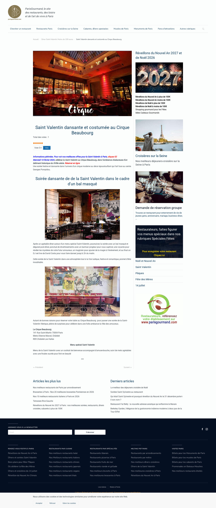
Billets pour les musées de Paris (186, 457)
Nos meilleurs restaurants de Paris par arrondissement (57, 387)
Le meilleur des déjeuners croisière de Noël (129, 387)
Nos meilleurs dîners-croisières (145, 462)
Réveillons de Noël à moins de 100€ (151, 106)
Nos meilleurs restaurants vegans (64, 471)
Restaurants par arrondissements (146, 453)
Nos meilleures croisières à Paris (146, 471)
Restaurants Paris (44, 28)
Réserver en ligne (72, 163)
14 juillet (140, 285)
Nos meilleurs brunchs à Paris (103, 471)
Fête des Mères (144, 279)
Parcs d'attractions (166, 28)
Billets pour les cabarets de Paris (187, 462)
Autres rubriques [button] (187, 28)
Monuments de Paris (143, 28)
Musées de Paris (121, 28)
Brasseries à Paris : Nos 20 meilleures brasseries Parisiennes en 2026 (63, 392)
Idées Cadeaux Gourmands (147, 113)
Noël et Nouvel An (146, 260)
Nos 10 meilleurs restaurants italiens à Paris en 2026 (56, 396)
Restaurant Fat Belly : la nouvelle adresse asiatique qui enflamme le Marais (143, 404)
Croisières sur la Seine (68, 28)
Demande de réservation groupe (159, 208)
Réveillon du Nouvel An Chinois (22, 475)
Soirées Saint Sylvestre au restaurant (126, 392)
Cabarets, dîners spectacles (96, 28)
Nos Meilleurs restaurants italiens (64, 457)
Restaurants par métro (141, 457)
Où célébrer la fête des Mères (21, 466)
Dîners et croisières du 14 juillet (22, 471)
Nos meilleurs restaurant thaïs (62, 475)
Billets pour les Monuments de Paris (188, 453)
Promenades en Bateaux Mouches (187, 466)
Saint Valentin (143, 267)
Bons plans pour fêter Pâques (21, 462)
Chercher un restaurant (20, 28)
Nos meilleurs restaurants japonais (64, 466)
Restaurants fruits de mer (101, 462)
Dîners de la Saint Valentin (143, 466)
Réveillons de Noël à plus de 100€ (150, 103)
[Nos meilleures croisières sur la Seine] (159, 135)
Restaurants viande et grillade (103, 466)
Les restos (102, 487)
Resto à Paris (115, 487)
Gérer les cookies (69, 503)
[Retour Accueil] (14, 12)
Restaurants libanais (99, 453)
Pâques (140, 273)
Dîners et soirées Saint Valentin (22, 457)
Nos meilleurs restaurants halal (63, 453)
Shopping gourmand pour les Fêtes (151, 109)
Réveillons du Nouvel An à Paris (22, 453)
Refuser (53, 503)
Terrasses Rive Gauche (43, 401)
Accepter (39, 503)
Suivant (127, 367)
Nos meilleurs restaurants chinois (64, 462)
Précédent (39, 367)
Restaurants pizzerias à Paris (103, 457)
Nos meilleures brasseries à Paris (105, 475)
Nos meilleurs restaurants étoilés (187, 471)
